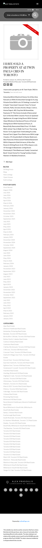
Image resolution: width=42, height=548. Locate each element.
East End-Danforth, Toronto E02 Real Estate (18, 363)
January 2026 (8, 208)
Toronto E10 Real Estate (11, 452)
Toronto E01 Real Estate (11, 431)
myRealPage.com (24, 521)
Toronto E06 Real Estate (11, 444)
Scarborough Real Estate (12, 415)
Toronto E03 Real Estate (11, 436)
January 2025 (8, 237)
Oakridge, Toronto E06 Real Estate (15, 391)
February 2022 (8, 313)
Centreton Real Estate (11, 344)
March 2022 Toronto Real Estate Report (17, 386)
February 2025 (8, 235)
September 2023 (9, 271)
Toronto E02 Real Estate (11, 433)
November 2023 (9, 269)
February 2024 (8, 263)
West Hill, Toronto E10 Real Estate (15, 457)
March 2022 (7, 311)
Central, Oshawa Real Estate (13, 342)
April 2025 (7, 229)
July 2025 (6, 221)
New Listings (7, 175)
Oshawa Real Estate (10, 394)
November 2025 (9, 214)
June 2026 (6, 195)
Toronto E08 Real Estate (11, 447)
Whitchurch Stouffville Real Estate (15, 465)
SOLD (37, 9)
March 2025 (7, 232)
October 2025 (8, 216)
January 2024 (8, 266)
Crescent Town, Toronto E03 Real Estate (17, 352)
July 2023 (6, 276)
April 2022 (7, 308)
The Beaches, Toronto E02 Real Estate (16, 428)
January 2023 (8, 287)
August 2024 (7, 250)
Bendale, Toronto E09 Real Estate (15, 334)
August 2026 (7, 190)
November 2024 (9, 242)
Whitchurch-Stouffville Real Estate (15, 468)
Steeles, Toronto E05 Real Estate (14, 423)
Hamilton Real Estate (10, 371)
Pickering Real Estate (10, 397)
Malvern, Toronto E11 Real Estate (15, 384)
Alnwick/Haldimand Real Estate (14, 328)
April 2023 (7, 284)
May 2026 (7, 198)
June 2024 (6, 255)
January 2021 (8, 318)
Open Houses (8, 177)
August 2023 (7, 274)
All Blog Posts (8, 169)
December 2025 (9, 211)
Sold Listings (7, 180)
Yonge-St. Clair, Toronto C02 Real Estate (17, 470)
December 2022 (9, 290)
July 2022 (6, 300)
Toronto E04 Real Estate (11, 439)
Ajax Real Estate (9, 326)
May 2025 (7, 227)
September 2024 (9, 248)
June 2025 (6, 224)
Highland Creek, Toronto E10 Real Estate (17, 376)
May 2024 (7, 258)
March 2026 (7, 203)
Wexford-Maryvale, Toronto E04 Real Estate (22, 82)
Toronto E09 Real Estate (11, 449)
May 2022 (7, 305)
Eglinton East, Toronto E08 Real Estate (16, 365)
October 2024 (8, 245)
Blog (5, 172)
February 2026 (8, 206)
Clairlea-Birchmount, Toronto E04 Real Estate (19, 347)
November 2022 (9, 292)
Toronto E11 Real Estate (11, 454)
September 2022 (9, 297)
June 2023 (6, 279)
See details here (16, 92)
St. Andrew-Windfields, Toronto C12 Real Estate (20, 420)
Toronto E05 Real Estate (11, 441)
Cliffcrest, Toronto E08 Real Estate (15, 350)
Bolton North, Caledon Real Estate (15, 339)
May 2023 (7, 282)
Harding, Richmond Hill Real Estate (15, 373)
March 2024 (7, 261)
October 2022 (8, 295)
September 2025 (9, 219)
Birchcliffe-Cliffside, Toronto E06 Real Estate (19, 336)
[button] (5, 490)
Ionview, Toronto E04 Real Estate (14, 378)
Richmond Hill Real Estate (12, 399)
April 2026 (7, 200)
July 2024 (6, 253)
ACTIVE (29, 9)
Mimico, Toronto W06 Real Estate (15, 389)
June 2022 (6, 303)
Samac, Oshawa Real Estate (12, 412)
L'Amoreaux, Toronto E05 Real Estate (16, 381)
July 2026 (6, 192)
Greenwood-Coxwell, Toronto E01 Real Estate (19, 368)
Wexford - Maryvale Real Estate (14, 460)
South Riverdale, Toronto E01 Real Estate (17, 418)
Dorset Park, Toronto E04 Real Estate (16, 360)
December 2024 (9, 240)
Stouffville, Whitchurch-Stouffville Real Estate (19, 426)
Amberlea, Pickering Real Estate (14, 331)
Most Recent (7, 187)
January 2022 (8, 316)
